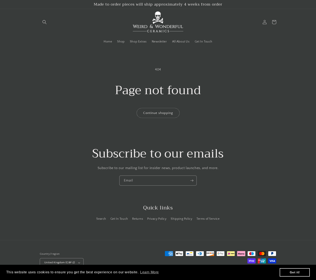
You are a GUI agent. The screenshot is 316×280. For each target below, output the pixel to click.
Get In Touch (119, 219)
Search (101, 219)
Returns (137, 219)
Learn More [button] (149, 272)
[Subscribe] (191, 181)
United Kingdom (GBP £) (59, 262)
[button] (44, 22)
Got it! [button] (295, 272)
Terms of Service (208, 219)
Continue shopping (158, 113)
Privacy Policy (156, 219)
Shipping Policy (181, 219)
